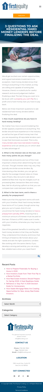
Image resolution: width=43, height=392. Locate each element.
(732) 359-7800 (24, 348)
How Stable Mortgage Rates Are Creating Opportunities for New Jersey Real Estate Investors (22, 291)
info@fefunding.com (24, 352)
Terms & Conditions (21, 390)
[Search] (39, 256)
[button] (40, 6)
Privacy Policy (21, 387)
